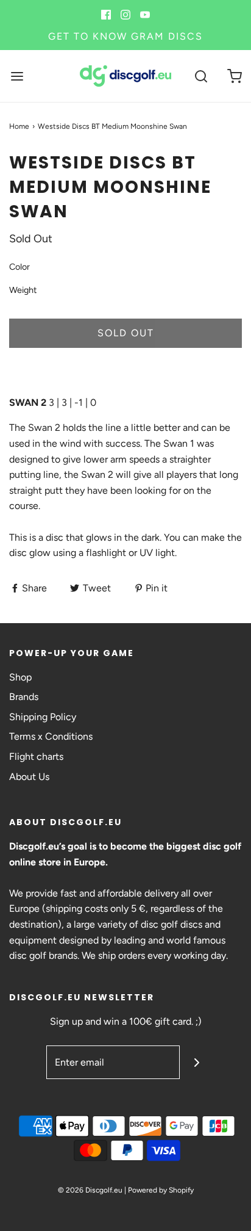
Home (19, 126)
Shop (20, 677)
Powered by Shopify (161, 1190)
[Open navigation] (17, 76)
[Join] (196, 1062)
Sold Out (125, 333)
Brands (23, 696)
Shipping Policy (42, 717)
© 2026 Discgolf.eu (90, 1190)
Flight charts (36, 756)
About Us (29, 776)
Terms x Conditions (51, 736)
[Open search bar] (200, 76)
